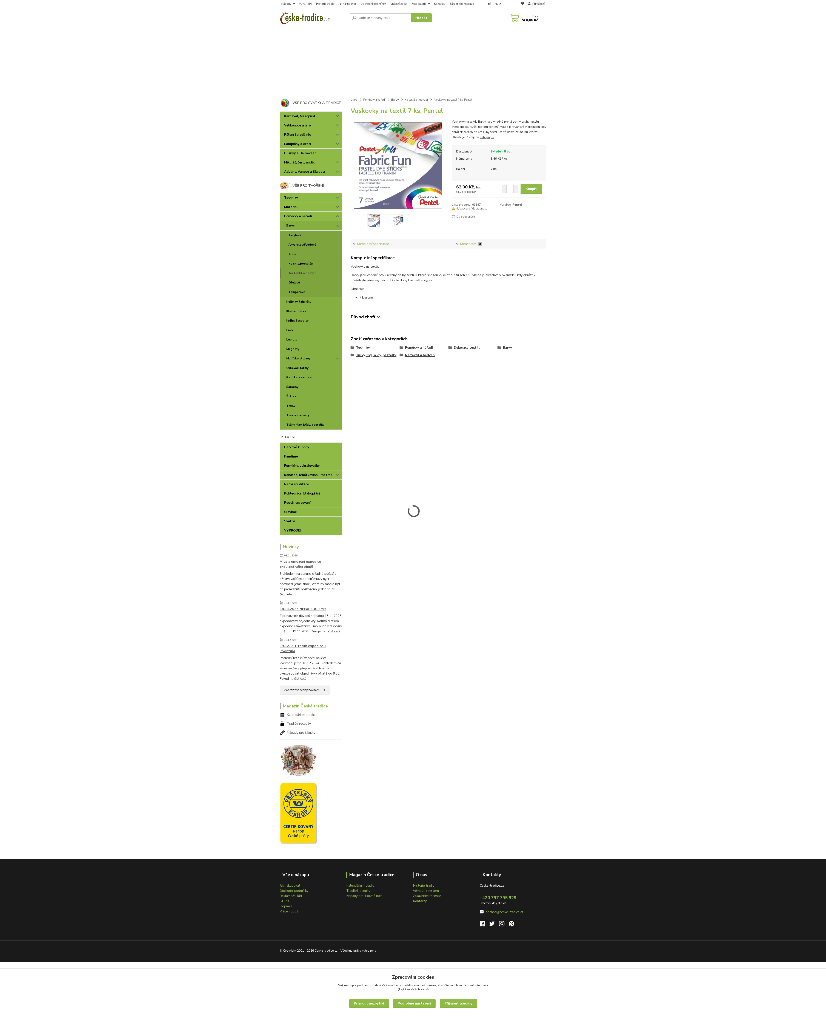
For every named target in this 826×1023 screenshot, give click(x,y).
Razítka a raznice (298, 377)
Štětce (291, 396)
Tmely (290, 406)
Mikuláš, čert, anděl (299, 162)
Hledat (421, 17)
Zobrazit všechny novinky (301, 690)
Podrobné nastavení (414, 1003)
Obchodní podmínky (373, 4)
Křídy (292, 254)
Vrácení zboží (398, 4)
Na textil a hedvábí (303, 273)
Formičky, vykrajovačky (302, 466)
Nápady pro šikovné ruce (364, 896)
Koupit (531, 188)
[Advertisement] (413, 60)
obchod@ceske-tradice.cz (504, 912)
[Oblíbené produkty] (522, 4)
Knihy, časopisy (297, 321)
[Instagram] (504, 925)
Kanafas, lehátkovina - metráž (308, 475)
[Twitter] (494, 925)
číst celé (286, 594)
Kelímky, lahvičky (298, 302)
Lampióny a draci (297, 144)
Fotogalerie (419, 4)
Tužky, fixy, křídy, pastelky (305, 425)
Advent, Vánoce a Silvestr (304, 171)
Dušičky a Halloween (300, 153)
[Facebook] (484, 925)
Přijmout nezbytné (369, 1003)
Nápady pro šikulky (301, 732)
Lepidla (291, 339)
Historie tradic (325, 4)
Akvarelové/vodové (302, 245)
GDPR (284, 901)
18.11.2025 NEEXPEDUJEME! (303, 609)
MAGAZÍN (305, 4)
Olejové (294, 282)
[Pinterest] (511, 925)
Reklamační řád (291, 896)
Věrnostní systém (426, 891)
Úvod (354, 100)
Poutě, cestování (297, 503)
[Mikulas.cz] (298, 759)
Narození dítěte (296, 484)
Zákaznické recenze (462, 4)
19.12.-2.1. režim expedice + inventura (303, 648)
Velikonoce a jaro (297, 125)
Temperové (296, 292)
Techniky (291, 198)
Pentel (517, 205)
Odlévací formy (297, 368)
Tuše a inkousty (298, 415)
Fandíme (291, 456)
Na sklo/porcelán (300, 264)
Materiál (291, 207)
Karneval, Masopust (300, 116)
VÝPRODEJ (292, 530)
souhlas (393, 985)
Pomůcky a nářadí (298, 216)
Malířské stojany (298, 358)
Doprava (286, 906)
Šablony (292, 387)
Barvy (290, 225)
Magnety (292, 349)
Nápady (286, 4)
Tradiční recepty (299, 723)
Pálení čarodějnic (297, 134)
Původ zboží (363, 317)
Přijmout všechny (458, 1003)
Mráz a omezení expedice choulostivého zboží (300, 564)
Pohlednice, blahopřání (302, 493)
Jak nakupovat (347, 4)
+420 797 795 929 (498, 898)
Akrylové (294, 235)
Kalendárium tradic (300, 714)
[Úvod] (313, 18)
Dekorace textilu (467, 347)
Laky (289, 330)
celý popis (487, 137)
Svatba (290, 521)
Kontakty (439, 4)
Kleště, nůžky (296, 311)
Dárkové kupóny (296, 447)
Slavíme (290, 512)
